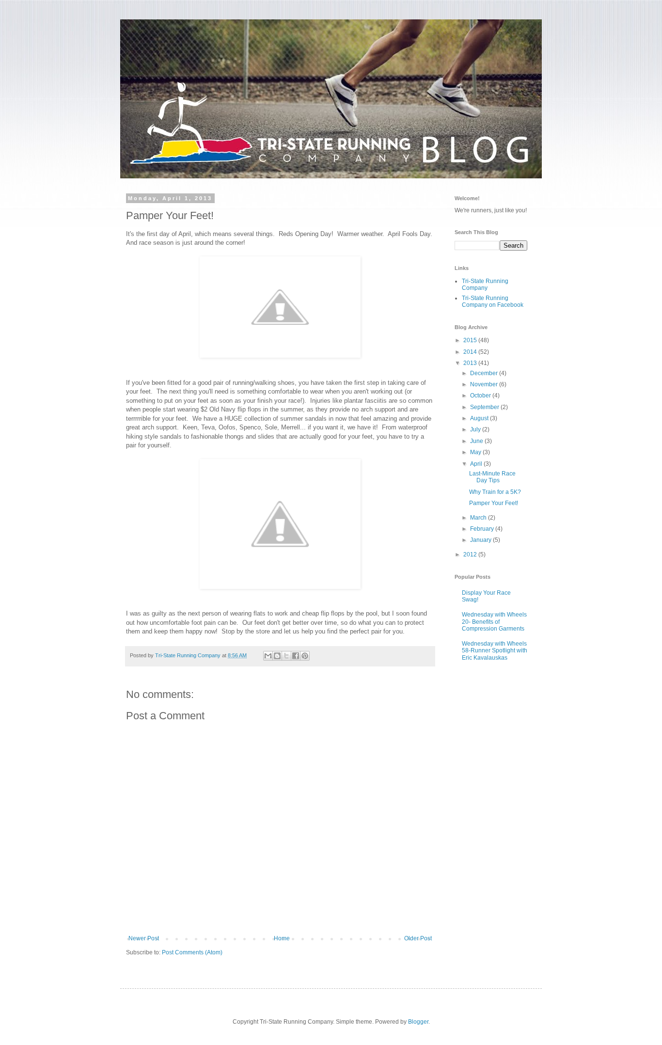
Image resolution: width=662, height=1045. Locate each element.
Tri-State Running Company (485, 284)
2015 (470, 340)
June (477, 441)
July (476, 429)
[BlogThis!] (277, 656)
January (481, 540)
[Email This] (268, 656)
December (484, 373)
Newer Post (143, 938)
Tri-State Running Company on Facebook (492, 301)
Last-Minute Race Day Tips (492, 477)
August (480, 418)
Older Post (418, 938)
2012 (470, 554)
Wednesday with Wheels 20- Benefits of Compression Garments (494, 621)
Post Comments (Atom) (192, 952)
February (482, 528)
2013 (470, 363)
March (479, 517)
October (481, 395)
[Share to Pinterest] (305, 656)
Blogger (418, 1021)
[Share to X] (286, 656)
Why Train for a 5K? (495, 492)
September (485, 407)
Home (282, 938)
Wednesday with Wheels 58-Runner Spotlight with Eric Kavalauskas (494, 650)
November (484, 384)
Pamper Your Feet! (493, 503)
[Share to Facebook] (295, 656)
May (476, 452)
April (477, 463)
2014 (470, 351)
